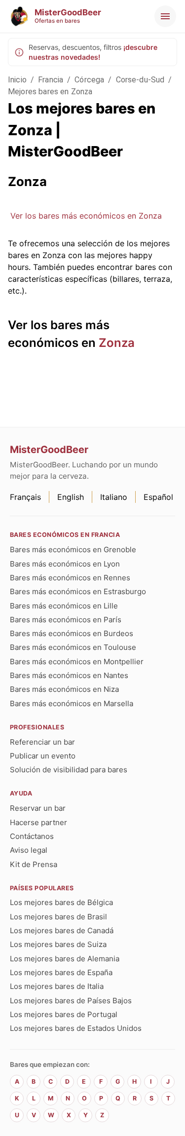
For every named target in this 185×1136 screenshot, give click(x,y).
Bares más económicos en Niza (64, 689)
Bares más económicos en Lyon (65, 563)
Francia (50, 79)
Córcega (89, 79)
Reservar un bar (38, 808)
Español (158, 497)
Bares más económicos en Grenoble (73, 549)
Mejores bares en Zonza (50, 91)
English (70, 497)
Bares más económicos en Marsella (71, 703)
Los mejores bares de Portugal (63, 1014)
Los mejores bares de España (61, 972)
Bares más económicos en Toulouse (73, 647)
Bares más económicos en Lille (64, 605)
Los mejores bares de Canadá (61, 930)
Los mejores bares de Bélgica (61, 902)
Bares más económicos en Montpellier (77, 661)
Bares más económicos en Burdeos (71, 633)
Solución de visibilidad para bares (68, 769)
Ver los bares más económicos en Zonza (86, 216)
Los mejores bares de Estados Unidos (76, 1028)
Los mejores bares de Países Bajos (71, 1000)
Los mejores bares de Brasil (58, 916)
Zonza (117, 343)
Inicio (17, 79)
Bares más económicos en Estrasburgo (78, 591)
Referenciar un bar (42, 742)
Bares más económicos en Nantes (69, 675)
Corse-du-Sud (140, 79)
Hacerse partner (38, 822)
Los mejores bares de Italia (57, 986)
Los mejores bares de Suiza (58, 944)
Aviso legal (28, 850)
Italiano (113, 497)
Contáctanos (32, 836)
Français (25, 497)
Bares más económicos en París (65, 619)
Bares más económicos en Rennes (70, 577)
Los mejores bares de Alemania (64, 958)
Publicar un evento (42, 755)
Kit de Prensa (33, 864)
